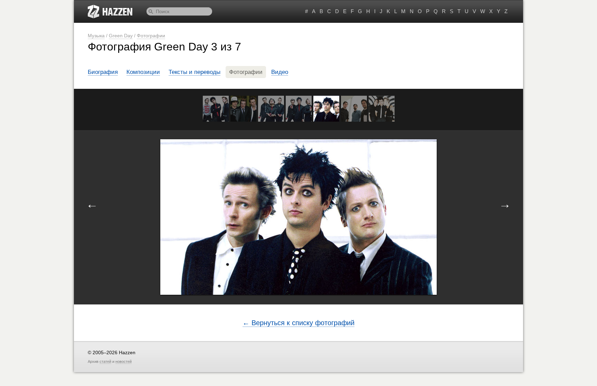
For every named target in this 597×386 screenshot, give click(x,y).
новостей (123, 361)
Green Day (121, 35)
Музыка (96, 35)
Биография (103, 72)
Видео (279, 72)
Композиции (143, 72)
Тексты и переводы (194, 72)
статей (105, 361)
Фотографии (151, 35)
